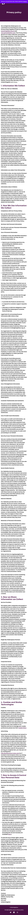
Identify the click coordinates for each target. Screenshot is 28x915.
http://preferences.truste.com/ (10, 753)
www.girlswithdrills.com (8, 33)
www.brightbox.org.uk (7, 31)
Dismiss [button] (25, 1)
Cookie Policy (22, 728)
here (9, 834)
